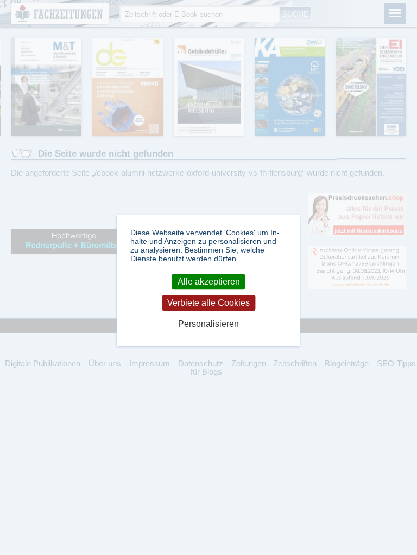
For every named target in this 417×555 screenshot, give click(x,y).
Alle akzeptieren (209, 281)
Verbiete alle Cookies (208, 302)
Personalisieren (208, 324)
